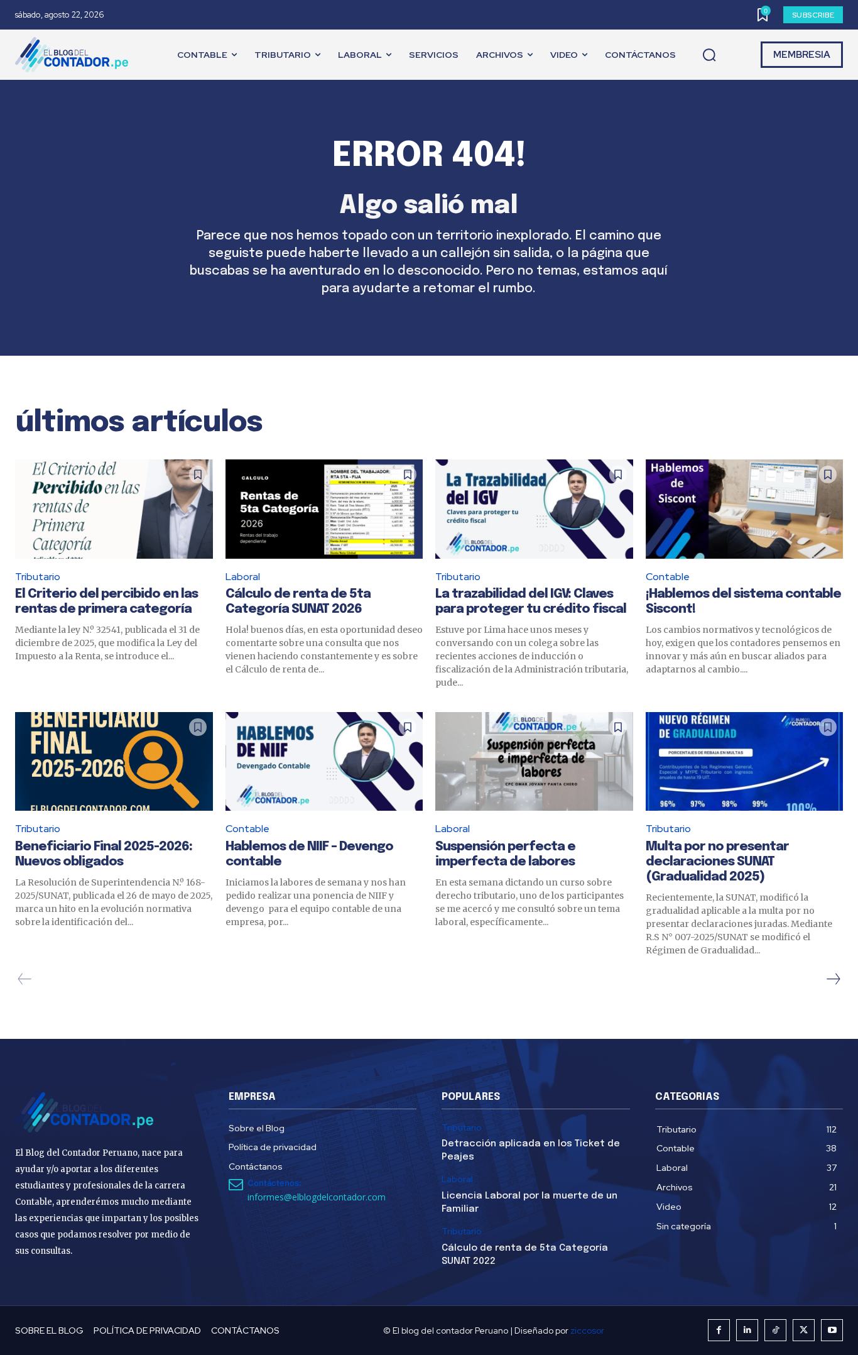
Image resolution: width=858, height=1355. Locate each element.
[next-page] (833, 979)
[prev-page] (25, 979)
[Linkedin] (747, 1330)
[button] (709, 55)
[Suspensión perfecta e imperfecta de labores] (534, 761)
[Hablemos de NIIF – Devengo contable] (324, 761)
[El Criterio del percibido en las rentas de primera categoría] (114, 508)
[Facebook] (719, 1330)
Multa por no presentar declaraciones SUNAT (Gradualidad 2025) (717, 862)
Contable (668, 576)
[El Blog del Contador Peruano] (74, 54)
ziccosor (587, 1330)
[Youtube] (832, 1330)
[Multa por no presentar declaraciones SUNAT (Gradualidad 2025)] (745, 761)
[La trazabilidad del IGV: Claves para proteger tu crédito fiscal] (534, 508)
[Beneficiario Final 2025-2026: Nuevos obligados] (114, 761)
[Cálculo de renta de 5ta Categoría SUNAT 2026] (324, 508)
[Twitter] (804, 1330)
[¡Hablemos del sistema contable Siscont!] (745, 508)
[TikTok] (775, 1330)
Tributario (37, 576)
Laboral (242, 576)
